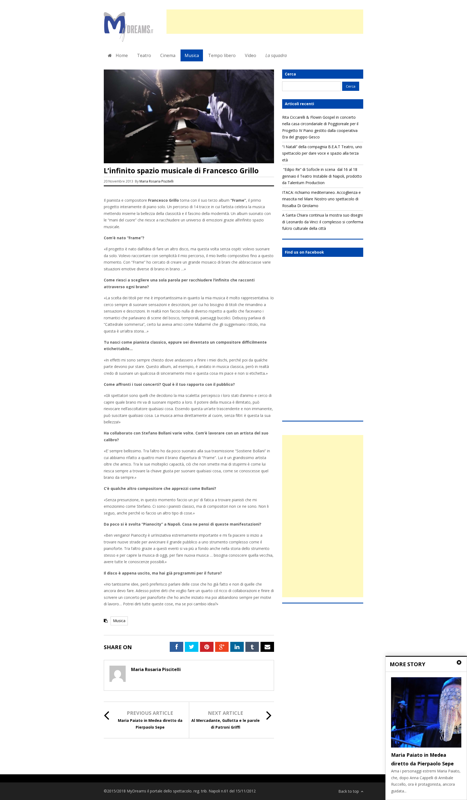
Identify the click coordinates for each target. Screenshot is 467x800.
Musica (192, 55)
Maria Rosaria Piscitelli (156, 181)
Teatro (144, 55)
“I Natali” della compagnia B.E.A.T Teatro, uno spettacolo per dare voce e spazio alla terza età (322, 153)
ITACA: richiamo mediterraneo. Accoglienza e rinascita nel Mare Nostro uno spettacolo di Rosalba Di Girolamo (321, 199)
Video (250, 55)
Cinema (167, 55)
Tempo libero (222, 55)
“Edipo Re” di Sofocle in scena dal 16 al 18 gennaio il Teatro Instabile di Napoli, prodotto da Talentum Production (322, 176)
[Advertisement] (264, 21)
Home (121, 55)
